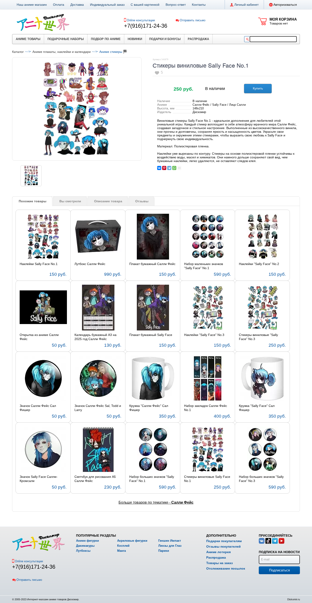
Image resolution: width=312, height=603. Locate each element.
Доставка (77, 4)
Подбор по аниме (106, 39)
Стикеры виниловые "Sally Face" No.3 (258, 337)
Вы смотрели (70, 201)
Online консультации (141, 20)
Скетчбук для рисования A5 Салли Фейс (95, 479)
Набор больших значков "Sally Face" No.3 (261, 479)
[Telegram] (169, 168)
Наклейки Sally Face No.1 (39, 264)
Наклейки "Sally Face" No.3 (204, 335)
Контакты (199, 4)
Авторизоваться (285, 4)
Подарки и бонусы (165, 39)
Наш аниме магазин (32, 4)
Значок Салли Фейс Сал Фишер (38, 408)
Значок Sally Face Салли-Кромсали (39, 479)
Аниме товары (28, 39)
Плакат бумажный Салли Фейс (152, 264)
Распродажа (198, 39)
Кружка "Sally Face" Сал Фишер (257, 408)
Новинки (135, 39)
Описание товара (108, 201)
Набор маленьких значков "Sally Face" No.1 (203, 266)
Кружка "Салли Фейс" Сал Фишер (148, 408)
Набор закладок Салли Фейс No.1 (205, 408)
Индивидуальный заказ (107, 4)
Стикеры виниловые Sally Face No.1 (207, 479)
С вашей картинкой (145, 4)
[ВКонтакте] (159, 168)
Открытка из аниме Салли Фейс (39, 337)
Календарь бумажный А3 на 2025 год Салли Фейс (95, 337)
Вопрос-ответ (176, 4)
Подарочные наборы (66, 39)
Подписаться (279, 570)
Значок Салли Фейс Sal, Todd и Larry (97, 408)
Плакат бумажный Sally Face (150, 335)
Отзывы (141, 201)
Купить (258, 88)
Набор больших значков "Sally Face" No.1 (151, 479)
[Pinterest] (164, 168)
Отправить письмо (192, 20)
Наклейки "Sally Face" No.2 (259, 264)
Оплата (58, 4)
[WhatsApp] (174, 168)
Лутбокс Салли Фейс (89, 264)
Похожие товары (32, 201)
